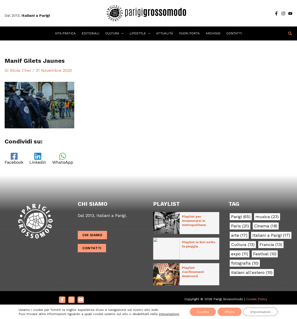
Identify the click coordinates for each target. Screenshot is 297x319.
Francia (271, 245)
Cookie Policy (256, 299)
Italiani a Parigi (271, 235)
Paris (240, 226)
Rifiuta (230, 312)
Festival (264, 254)
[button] (121, 33)
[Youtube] (80, 299)
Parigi (240, 217)
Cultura (243, 245)
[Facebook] (276, 13)
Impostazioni (260, 312)
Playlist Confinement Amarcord (193, 272)
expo (239, 254)
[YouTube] (290, 13)
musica (267, 217)
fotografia (244, 263)
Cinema (265, 226)
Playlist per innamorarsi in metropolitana (194, 221)
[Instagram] (283, 13)
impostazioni (169, 314)
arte (239, 235)
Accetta (203, 312)
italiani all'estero (251, 272)
